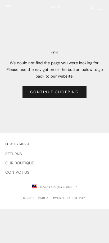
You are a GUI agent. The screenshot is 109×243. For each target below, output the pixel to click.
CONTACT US (17, 172)
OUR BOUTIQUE (19, 163)
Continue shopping (54, 91)
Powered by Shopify (67, 198)
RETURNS (13, 154)
